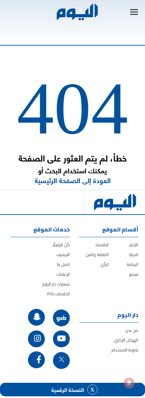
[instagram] (36, 338)
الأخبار (133, 245)
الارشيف (63, 254)
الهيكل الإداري (126, 340)
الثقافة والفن (97, 254)
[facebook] (36, 359)
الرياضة (132, 264)
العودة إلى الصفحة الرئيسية (73, 180)
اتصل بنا (63, 264)
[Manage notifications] (129, 383)
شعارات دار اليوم (56, 284)
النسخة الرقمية (67, 389)
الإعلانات (63, 274)
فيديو (133, 274)
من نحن (131, 330)
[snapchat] (36, 317)
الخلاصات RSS (58, 294)
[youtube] (61, 338)
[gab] (61, 317)
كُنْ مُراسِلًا (61, 245)
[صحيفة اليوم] (77, 12)
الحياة (133, 254)
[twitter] (61, 360)
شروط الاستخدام (124, 350)
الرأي (104, 264)
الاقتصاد (102, 245)
